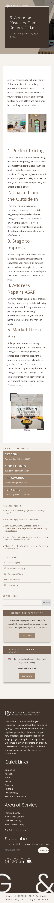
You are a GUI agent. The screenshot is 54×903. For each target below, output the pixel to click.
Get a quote (27, 635)
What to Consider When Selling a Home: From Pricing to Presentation (27, 547)
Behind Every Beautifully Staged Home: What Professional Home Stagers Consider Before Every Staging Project (26, 528)
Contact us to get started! (20, 385)
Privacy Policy (11, 792)
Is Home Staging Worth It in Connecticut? (22, 519)
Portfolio (9, 788)
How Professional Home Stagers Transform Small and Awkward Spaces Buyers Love (27, 538)
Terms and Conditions (15, 796)
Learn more (27, 676)
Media (8, 781)
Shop (7, 777)
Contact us (10, 769)
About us (9, 773)
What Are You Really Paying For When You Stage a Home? (25, 511)
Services (9, 785)
